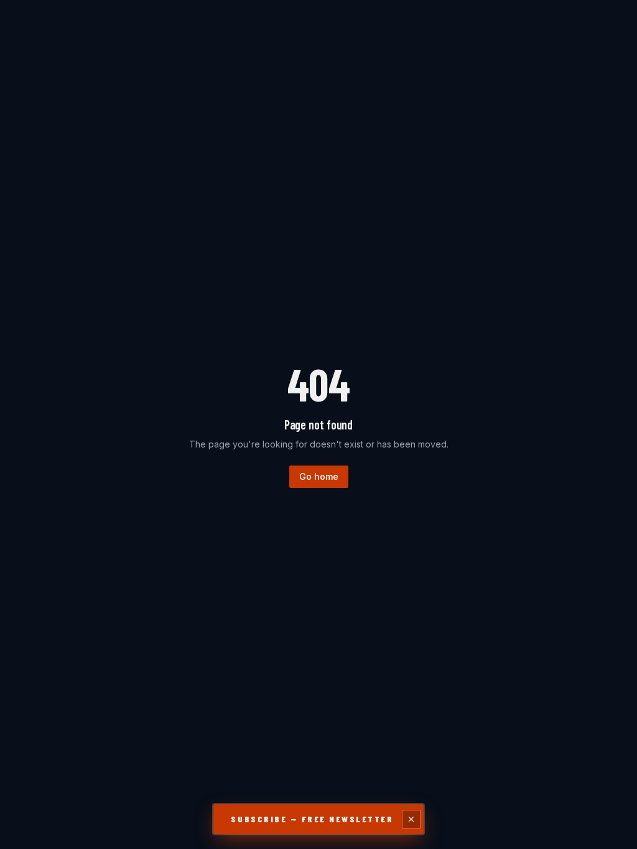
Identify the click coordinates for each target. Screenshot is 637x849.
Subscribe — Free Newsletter (312, 819)
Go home (318, 476)
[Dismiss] (411, 819)
